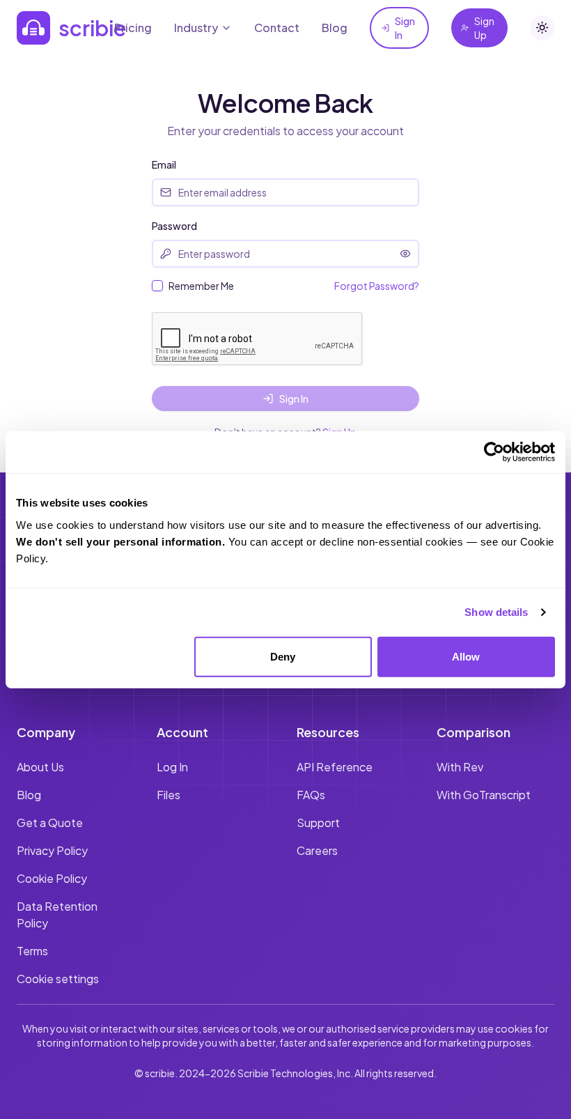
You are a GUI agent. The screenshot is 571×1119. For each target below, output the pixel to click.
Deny (282, 656)
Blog (334, 27)
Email (164, 164)
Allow (466, 656)
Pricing (133, 27)
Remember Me (201, 285)
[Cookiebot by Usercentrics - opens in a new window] (494, 452)
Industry (196, 27)
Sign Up (484, 28)
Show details (496, 612)
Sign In (405, 28)
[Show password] (405, 254)
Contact (276, 27)
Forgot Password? (376, 285)
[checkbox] (157, 285)
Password (174, 225)
